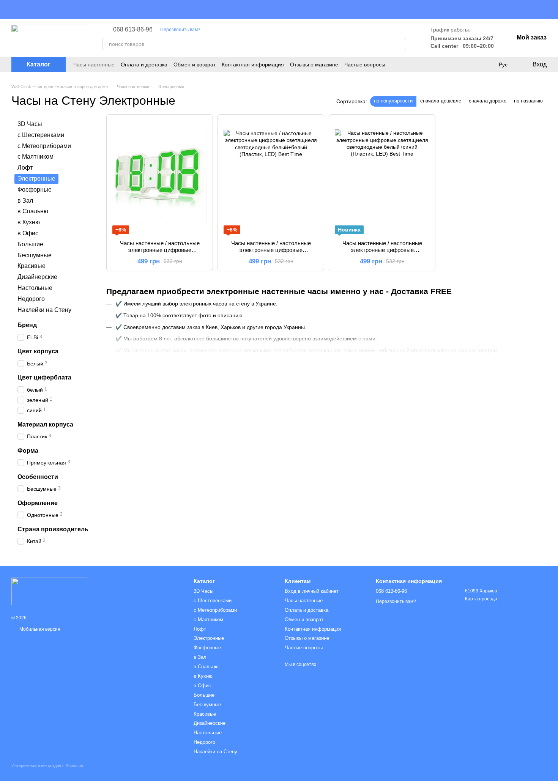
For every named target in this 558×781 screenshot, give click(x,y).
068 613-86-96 (133, 30)
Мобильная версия (39, 629)
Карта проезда (481, 598)
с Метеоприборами (44, 145)
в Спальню (32, 211)
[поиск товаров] (400, 44)
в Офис (27, 233)
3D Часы (29, 124)
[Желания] (487, 64)
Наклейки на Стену (44, 309)
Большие (30, 244)
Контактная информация (253, 64)
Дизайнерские (37, 277)
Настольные (34, 288)
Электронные (209, 638)
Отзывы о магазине (314, 64)
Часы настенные (94, 64)
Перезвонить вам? (180, 29)
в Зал (25, 200)
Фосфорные (34, 189)
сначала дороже (487, 101)
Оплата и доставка (144, 64)
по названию (528, 101)
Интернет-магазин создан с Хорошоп (47, 765)
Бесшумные (34, 255)
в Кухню (28, 222)
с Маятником (35, 156)
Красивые (31, 266)
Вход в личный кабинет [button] (312, 591)
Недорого (31, 299)
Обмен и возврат (194, 64)
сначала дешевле (440, 101)
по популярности (393, 101)
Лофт (25, 167)
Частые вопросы (364, 64)
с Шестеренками (40, 135)
